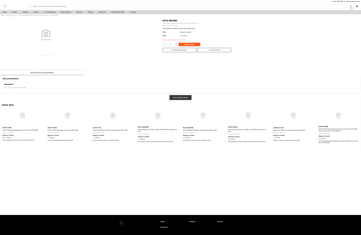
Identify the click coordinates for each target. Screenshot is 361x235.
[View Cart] (357, 6)
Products (192, 221)
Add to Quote (189, 44)
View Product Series (180, 97)
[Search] (30, 6)
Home (162, 221)
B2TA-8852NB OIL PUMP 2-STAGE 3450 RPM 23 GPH (183, 23)
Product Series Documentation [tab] (42, 73)
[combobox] (188, 6)
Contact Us (164, 227)
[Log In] (351, 6)
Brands (220, 221)
